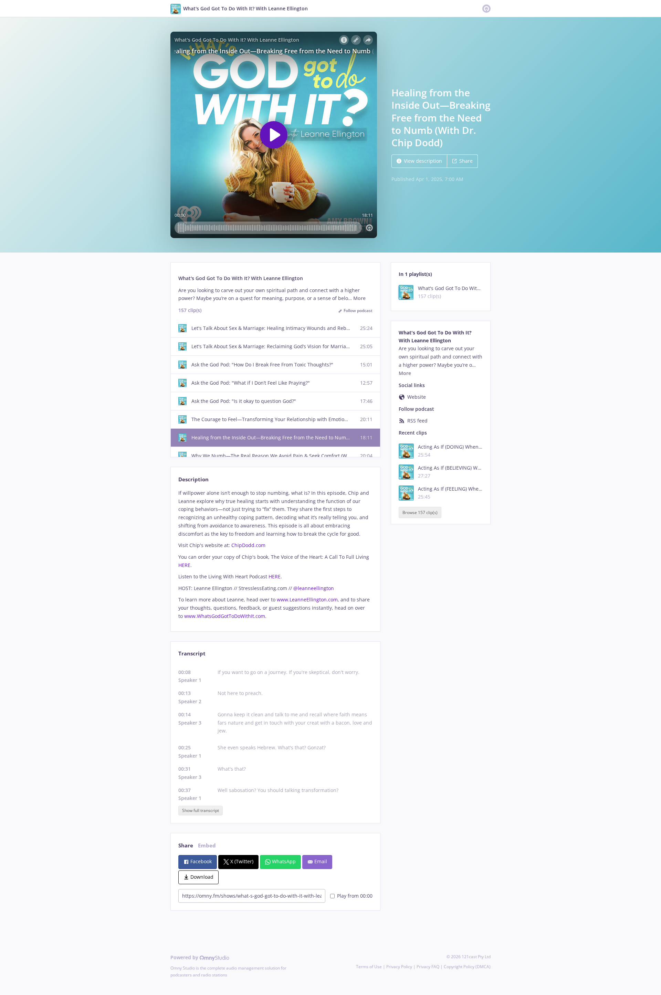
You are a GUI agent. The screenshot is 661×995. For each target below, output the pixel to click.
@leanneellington (313, 588)
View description (423, 161)
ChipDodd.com (248, 545)
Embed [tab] (207, 845)
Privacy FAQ (428, 967)
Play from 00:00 (355, 895)
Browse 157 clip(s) (420, 512)
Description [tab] (193, 479)
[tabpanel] (275, 554)
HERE (184, 565)
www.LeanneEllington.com (307, 599)
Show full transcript (200, 810)
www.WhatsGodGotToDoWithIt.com (224, 616)
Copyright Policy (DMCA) (467, 967)
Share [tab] (185, 845)
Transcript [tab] (192, 653)
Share (466, 161)
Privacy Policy (399, 967)
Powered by (185, 957)
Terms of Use (369, 967)
